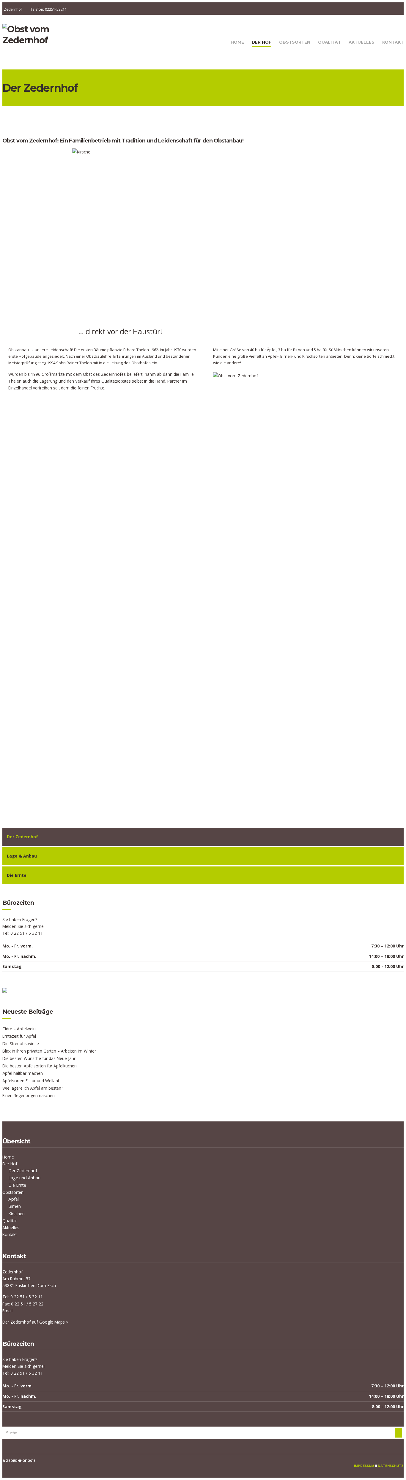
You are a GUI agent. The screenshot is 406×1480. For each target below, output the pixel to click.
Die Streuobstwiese (20, 1043)
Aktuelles (361, 42)
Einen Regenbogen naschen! (29, 1095)
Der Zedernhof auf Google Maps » (35, 1322)
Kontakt (393, 42)
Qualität (329, 42)
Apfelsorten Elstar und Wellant (30, 1080)
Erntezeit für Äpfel (19, 1036)
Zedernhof (13, 9)
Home (237, 42)
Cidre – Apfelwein (19, 1028)
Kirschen (16, 1213)
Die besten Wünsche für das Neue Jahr (38, 1058)
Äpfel (13, 1199)
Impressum (364, 1466)
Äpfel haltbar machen (22, 1073)
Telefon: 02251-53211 (48, 9)
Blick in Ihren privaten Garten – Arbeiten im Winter (49, 1051)
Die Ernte (17, 1185)
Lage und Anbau (24, 1177)
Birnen (14, 1206)
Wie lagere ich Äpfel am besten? (32, 1088)
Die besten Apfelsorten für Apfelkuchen (39, 1066)
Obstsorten (294, 42)
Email (7, 1310)
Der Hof (261, 42)
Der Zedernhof (22, 1170)
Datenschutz (391, 1466)
